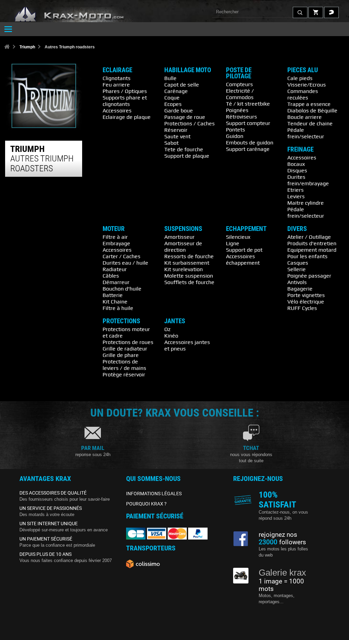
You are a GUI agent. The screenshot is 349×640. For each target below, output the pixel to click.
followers (282, 542)
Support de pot (244, 250)
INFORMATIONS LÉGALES (154, 493)
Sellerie (296, 269)
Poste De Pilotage (239, 73)
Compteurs (239, 84)
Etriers (295, 190)
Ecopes (173, 104)
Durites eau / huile (125, 263)
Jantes (174, 321)
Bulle (170, 78)
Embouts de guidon (249, 142)
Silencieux (238, 237)
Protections (121, 321)
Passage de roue (184, 117)
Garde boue (178, 110)
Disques (297, 170)
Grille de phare (121, 355)
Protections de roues (128, 342)
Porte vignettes (306, 295)
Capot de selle (181, 84)
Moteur (114, 229)
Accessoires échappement (243, 259)
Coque (172, 97)
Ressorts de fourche (189, 256)
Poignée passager (309, 275)
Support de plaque (186, 156)
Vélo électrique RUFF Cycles (305, 304)
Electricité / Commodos (240, 94)
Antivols (297, 282)
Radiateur (115, 269)
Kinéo (171, 335)
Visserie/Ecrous (306, 84)
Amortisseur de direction (183, 246)
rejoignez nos (278, 534)
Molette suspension (188, 275)
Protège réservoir (124, 374)
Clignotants (117, 78)
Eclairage (117, 70)
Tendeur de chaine (310, 123)
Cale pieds (300, 78)
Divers (297, 229)
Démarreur (116, 282)
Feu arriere (116, 84)
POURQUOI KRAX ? (146, 503)
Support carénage (248, 149)
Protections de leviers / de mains (124, 364)
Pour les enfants (307, 256)
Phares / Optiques (125, 91)
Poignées (237, 110)
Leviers (296, 196)
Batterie (113, 295)
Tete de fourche (183, 149)
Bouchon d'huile (122, 288)
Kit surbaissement (186, 263)
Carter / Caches (121, 256)
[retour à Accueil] (6, 47)
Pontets (235, 129)
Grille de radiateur (125, 348)
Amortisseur (179, 237)
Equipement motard (311, 250)
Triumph (27, 47)
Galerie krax (282, 572)
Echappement (246, 229)
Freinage (300, 149)
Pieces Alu (302, 70)
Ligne (232, 243)
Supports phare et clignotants (125, 100)
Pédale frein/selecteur (305, 133)
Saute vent (177, 136)
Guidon (234, 136)
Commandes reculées (302, 94)
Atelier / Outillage (309, 237)
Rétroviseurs (241, 116)
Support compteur (248, 123)
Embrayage (116, 243)
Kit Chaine (115, 301)
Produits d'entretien (311, 243)
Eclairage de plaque (127, 117)
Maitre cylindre (305, 203)
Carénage (176, 91)
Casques (297, 263)
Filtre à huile (118, 308)
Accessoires (117, 110)
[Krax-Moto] (78, 14)
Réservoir (175, 130)
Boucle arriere (304, 117)
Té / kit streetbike (248, 103)
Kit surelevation (183, 269)
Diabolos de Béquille (312, 110)
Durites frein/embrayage (308, 180)
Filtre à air (115, 237)
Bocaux (296, 164)
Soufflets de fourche (189, 282)
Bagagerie (300, 288)
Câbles (111, 275)
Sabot (171, 143)
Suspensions (183, 229)
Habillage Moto (187, 70)
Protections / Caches (189, 123)
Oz (167, 329)
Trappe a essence (309, 104)
